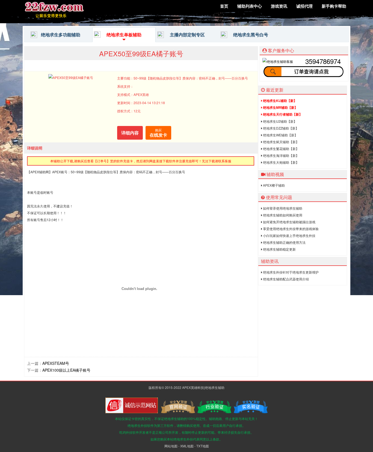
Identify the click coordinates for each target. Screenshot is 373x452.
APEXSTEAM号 (55, 363)
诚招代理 (304, 6)
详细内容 (130, 133)
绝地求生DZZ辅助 (280, 128)
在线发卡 (158, 133)
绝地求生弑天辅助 (280, 141)
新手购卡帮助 (334, 6)
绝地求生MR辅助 (280, 107)
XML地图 (187, 446)
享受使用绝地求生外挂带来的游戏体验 (290, 228)
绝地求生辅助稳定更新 (279, 249)
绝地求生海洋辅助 (280, 155)
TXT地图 (202, 446)
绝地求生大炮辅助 (280, 162)
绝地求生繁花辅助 (280, 148)
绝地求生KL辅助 (279, 100)
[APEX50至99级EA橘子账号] (64, 20)
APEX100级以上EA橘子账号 (66, 370)
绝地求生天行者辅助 (282, 114)
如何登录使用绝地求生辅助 (282, 208)
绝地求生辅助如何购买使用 (282, 215)
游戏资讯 (279, 6)
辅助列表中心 (249, 6)
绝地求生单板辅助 (123, 34)
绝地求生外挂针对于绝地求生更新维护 (290, 272)
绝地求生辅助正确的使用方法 (284, 242)
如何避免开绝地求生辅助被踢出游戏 (288, 221)
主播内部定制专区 (187, 34)
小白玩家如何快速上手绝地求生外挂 (288, 235)
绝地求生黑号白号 (250, 34)
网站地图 (170, 446)
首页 (224, 6)
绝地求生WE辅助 (280, 135)
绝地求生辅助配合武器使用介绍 (285, 279)
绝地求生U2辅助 (279, 121)
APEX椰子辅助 (273, 185)
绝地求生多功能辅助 (60, 34)
